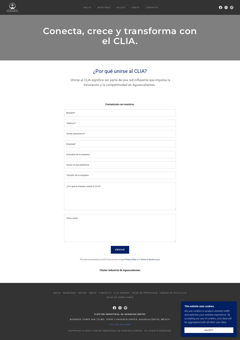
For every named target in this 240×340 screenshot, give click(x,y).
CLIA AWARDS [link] (122, 293)
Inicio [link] (87, 7)
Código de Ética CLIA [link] (173, 293)
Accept (208, 330)
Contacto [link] (152, 7)
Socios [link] (121, 7)
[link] (12, 7)
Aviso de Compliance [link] (120, 297)
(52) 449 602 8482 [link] (120, 324)
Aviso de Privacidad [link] (145, 293)
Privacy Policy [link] (131, 259)
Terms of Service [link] (148, 259)
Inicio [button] (57, 293)
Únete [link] (135, 7)
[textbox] (120, 112)
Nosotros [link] (104, 7)
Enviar (120, 249)
